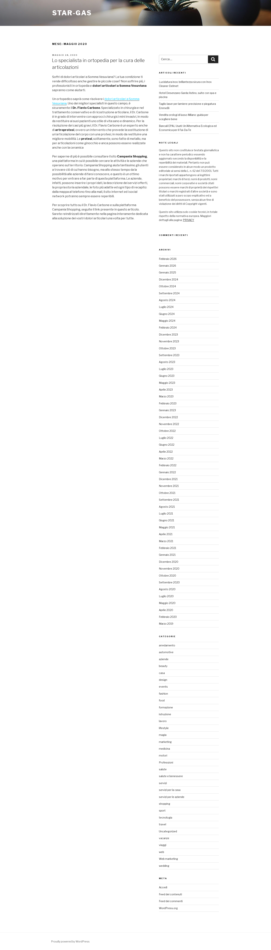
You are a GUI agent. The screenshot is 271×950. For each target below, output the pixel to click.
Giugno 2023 (166, 375)
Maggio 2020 (167, 603)
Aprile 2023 (166, 389)
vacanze (164, 838)
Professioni (166, 762)
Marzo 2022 (166, 458)
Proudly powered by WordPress (70, 941)
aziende (163, 659)
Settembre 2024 (169, 293)
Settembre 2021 (169, 499)
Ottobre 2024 (167, 286)
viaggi (162, 845)
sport (162, 810)
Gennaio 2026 (167, 265)
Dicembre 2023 (168, 334)
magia (162, 734)
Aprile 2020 (166, 610)
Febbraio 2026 (168, 258)
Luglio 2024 (166, 306)
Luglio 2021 (166, 513)
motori (163, 755)
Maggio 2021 (167, 527)
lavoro (163, 721)
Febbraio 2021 (167, 547)
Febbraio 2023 (167, 403)
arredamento (167, 645)
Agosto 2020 (167, 589)
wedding (164, 865)
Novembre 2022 (169, 424)
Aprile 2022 (166, 451)
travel (162, 824)
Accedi (163, 887)
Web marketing (168, 858)
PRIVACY (188, 220)
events (163, 686)
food (162, 700)
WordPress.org (168, 908)
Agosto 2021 (167, 506)
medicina (164, 748)
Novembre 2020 (169, 568)
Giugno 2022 (166, 444)
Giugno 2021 (166, 520)
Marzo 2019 (166, 623)
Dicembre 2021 (168, 479)
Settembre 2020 (169, 582)
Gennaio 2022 (167, 472)
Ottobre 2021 (167, 492)
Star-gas (72, 13)
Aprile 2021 (165, 534)
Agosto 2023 (167, 362)
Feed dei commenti (171, 901)
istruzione (165, 714)
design (163, 679)
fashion (163, 693)
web (161, 852)
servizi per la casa (169, 789)
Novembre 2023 (169, 341)
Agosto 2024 (167, 300)
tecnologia (165, 817)
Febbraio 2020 (168, 616)
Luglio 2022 (166, 437)
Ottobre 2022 (167, 430)
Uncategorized (168, 831)
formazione (166, 707)
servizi (163, 783)
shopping (164, 803)
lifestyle (164, 728)
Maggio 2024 (167, 320)
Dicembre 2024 (168, 279)
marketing (165, 741)
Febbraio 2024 (168, 327)
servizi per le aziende (171, 796)
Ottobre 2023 (167, 348)
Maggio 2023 (167, 382)
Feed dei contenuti (170, 894)
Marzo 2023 (166, 396)
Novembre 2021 (169, 485)
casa (162, 673)
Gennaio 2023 (167, 410)
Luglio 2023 (166, 368)
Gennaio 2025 (167, 272)
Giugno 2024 (167, 313)
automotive (166, 652)
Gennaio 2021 (167, 554)
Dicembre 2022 (168, 417)
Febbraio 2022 (167, 465)
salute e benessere (171, 776)
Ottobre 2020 (167, 575)
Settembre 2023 (169, 355)
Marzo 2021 (166, 541)
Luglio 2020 (166, 596)
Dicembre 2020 (168, 561)
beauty (163, 666)
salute (163, 769)
